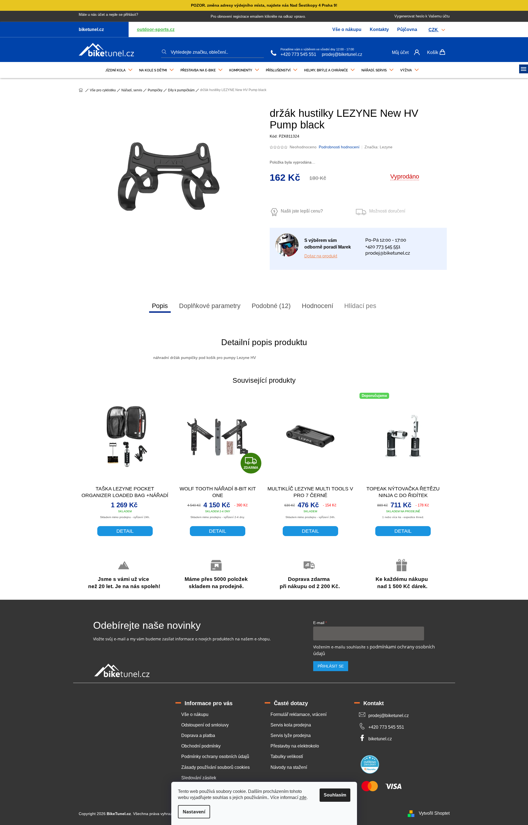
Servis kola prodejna (291, 725)
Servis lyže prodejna (291, 735)
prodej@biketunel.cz (342, 54)
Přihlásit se (331, 666)
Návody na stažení (289, 767)
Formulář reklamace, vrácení (299, 714)
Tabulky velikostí (287, 756)
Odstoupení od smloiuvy (205, 725)
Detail (125, 531)
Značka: (378, 147)
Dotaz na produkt (320, 256)
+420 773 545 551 (298, 54)
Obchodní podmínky (201, 746)
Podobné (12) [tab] (271, 305)
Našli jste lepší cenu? (302, 211)
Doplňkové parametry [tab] (210, 305)
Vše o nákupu (346, 29)
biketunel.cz (380, 738)
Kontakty (379, 29)
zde (303, 797)
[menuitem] (119, 69)
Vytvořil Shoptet (434, 813)
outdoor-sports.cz (156, 29)
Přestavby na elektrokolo (295, 746)
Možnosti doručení (387, 211)
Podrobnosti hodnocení (339, 147)
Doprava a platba (198, 735)
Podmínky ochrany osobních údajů (215, 756)
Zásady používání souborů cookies (215, 767)
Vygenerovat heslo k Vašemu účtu (422, 16)
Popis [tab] (160, 305)
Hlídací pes (360, 305)
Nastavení (194, 812)
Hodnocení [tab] (317, 305)
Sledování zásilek (198, 777)
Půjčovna (407, 29)
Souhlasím (335, 795)
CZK (433, 29)
